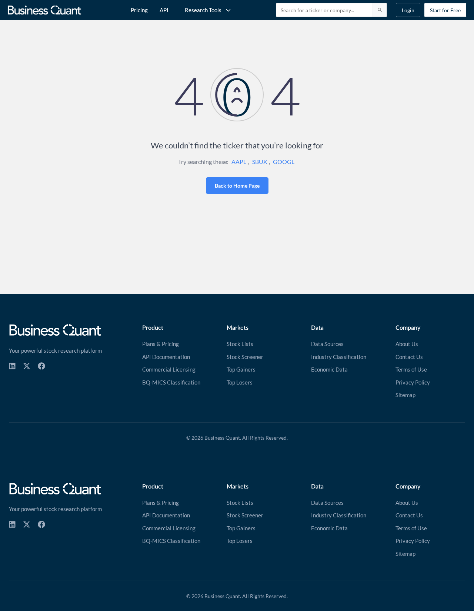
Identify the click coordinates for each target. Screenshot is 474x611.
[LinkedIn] (12, 366)
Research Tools (203, 10)
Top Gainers (241, 369)
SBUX (259, 161)
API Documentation (166, 356)
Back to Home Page (237, 185)
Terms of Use (411, 369)
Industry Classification (338, 356)
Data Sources (327, 343)
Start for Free (445, 10)
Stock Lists (240, 343)
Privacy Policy (412, 382)
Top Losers (240, 382)
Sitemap (405, 395)
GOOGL (283, 161)
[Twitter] (26, 366)
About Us (406, 343)
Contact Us (409, 356)
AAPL (238, 161)
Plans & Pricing (160, 343)
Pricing (139, 10)
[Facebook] (41, 366)
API (164, 10)
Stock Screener (245, 356)
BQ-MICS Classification (171, 382)
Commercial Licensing (169, 369)
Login (408, 10)
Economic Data (329, 369)
